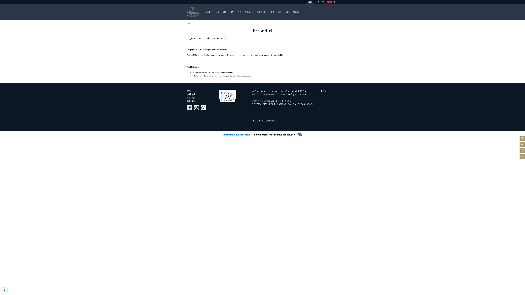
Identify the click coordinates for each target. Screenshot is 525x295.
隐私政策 (191, 101)
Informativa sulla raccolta (236, 134)
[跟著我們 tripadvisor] (203, 107)
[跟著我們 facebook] (189, 107)
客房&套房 (208, 12)
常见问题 (191, 97)
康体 (239, 12)
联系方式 (191, 94)
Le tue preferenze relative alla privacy (274, 134)
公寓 (217, 12)
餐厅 (232, 12)
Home (189, 24)
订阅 (189, 91)
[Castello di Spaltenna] (193, 11)
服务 (272, 12)
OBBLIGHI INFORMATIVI (263, 120)
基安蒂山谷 (249, 12)
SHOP (310, 2)
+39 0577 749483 (260, 94)
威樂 (225, 12)
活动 (279, 12)
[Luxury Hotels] (227, 96)
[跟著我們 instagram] (196, 107)
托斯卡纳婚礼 (262, 12)
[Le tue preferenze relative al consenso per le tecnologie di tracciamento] (4, 290)
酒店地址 (296, 12)
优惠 (287, 12)
